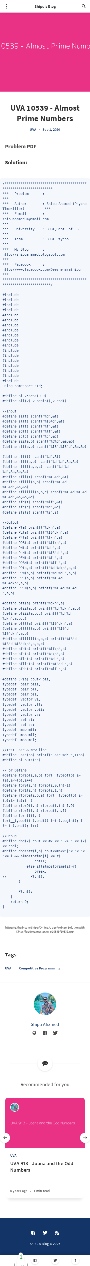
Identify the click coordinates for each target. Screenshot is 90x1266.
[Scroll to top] (75, 1260)
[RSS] (57, 1233)
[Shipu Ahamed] (45, 1004)
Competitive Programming (39, 968)
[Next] (85, 1138)
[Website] (34, 1033)
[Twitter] (55, 1260)
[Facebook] (35, 1260)
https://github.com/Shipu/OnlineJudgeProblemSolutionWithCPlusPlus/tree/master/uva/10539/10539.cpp (45, 929)
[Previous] (5, 1138)
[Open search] (84, 6)
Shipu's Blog (45, 6)
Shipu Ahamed (45, 1024)
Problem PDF (20, 146)
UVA (33, 129)
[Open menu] (6, 6)
